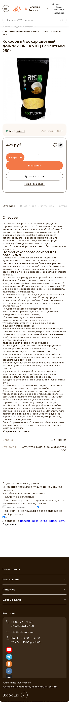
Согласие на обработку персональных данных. (30, 686)
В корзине (15, 157)
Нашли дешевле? (34, 183)
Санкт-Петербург (59, 8)
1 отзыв (20, 131)
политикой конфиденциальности (42, 520)
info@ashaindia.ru (22, 632)
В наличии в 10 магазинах (37, 206)
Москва (55, 4)
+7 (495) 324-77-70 (22, 626)
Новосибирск (58, 13)
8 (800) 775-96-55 (21, 622)
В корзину (34, 165)
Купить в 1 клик (34, 176)
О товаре (9, 206)
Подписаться (9, 524)
